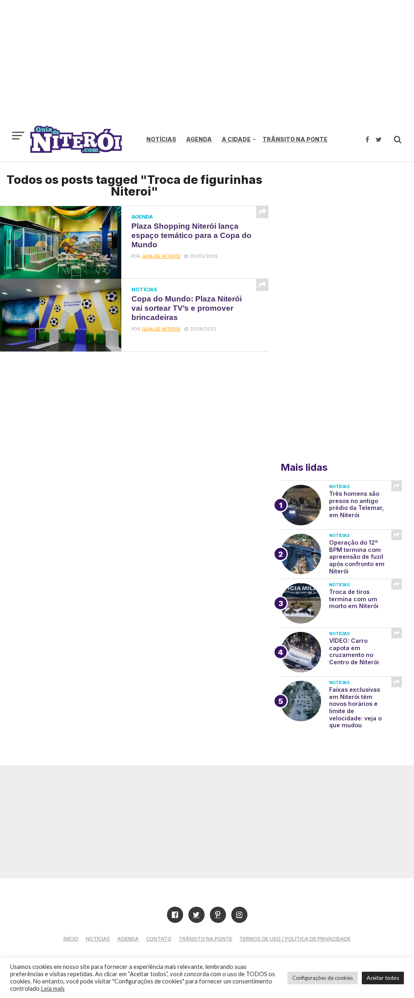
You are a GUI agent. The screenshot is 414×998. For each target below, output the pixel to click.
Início (70, 939)
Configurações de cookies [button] (322, 978)
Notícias (161, 139)
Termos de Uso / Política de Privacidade (295, 939)
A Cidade (236, 139)
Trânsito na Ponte (294, 139)
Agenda (199, 139)
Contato (158, 939)
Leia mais (53, 988)
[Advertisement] (207, 66)
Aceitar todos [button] (383, 978)
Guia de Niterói (161, 256)
